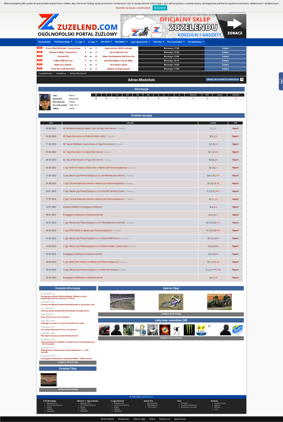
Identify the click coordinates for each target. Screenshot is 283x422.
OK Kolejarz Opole (118, 65)
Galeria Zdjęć (139, 419)
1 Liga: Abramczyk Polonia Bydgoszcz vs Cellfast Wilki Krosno (91, 238)
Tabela (50, 409)
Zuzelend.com (45, 73)
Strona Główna (107, 419)
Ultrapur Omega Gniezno (118, 69)
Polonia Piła (62, 56)
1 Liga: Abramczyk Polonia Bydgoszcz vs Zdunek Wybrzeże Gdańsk (93, 175)
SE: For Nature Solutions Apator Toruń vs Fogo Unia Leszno (89, 128)
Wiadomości (123, 419)
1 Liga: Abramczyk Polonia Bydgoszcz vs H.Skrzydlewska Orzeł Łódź (94, 223)
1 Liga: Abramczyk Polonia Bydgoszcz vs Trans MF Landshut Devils (93, 191)
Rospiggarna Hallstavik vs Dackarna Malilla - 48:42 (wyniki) (66, 359)
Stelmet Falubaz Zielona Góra (63, 52)
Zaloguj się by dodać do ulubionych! (223, 79)
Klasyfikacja (152, 405)
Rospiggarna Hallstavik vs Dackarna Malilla (82, 254)
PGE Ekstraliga (62, 42)
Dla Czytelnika (174, 42)
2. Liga (91, 42)
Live (216, 409)
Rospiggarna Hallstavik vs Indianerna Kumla (83, 215)
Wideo (152, 419)
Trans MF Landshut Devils (63, 69)
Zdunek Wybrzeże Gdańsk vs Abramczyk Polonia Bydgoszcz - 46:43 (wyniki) (68, 343)
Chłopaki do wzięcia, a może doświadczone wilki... (63, 323)
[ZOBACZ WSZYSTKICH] (171, 338)
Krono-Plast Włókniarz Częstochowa (63, 48)
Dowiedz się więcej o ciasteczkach (133, 8)
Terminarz (151, 407)
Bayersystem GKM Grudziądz (118, 48)
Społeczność (180, 419)
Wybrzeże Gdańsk (62, 65)
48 (85, 56)
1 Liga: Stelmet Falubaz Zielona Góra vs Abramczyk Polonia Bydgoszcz (95, 168)
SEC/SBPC (120, 42)
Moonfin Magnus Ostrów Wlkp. (118, 61)
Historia (157, 42)
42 (96, 56)
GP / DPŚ (105, 42)
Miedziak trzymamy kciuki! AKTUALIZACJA (59, 336)
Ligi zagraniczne (139, 42)
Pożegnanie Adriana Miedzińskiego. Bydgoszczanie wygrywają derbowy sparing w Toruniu (64, 297)
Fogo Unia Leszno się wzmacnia (55, 317)
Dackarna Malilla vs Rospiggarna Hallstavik (82, 207)
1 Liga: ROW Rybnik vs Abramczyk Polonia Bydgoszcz (87, 230)
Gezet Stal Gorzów (119, 52)
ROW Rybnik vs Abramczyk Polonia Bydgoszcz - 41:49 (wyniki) (64, 351)
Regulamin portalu (189, 407)
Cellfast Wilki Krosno (63, 61)
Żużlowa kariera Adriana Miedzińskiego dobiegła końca (65, 311)
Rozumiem (160, 8)
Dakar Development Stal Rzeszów (119, 56)
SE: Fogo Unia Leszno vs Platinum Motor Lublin (84, 136)
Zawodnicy (61, 73)
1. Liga (78, 42)
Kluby (49, 407)
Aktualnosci (152, 403)
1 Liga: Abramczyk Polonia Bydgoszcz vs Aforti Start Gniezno (90, 270)
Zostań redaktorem (189, 405)
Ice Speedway (194, 42)
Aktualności (44, 42)
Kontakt (184, 403)
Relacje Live (164, 419)
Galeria (217, 405)
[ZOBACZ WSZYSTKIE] (68, 362)
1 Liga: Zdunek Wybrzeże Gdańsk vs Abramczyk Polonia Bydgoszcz (93, 183)
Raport (235, 128)
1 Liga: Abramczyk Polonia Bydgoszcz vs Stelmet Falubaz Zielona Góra (95, 246)
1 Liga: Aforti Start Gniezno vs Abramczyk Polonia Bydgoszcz (90, 262)
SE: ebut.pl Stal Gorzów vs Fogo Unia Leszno (83, 160)
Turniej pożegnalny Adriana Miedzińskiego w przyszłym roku (68, 305)
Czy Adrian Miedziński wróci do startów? (59, 330)
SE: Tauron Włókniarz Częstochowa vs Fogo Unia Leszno (88, 144)
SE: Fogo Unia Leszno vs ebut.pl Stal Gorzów (83, 152)
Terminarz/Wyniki (54, 405)
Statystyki (51, 411)
